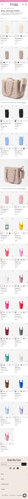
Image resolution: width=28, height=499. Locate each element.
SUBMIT (24, 464)
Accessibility (19, 495)
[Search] (23, 4)
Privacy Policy (12, 495)
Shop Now (24, 102)
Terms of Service (5, 495)
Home (2, 8)
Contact (3, 489)
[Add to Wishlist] (13, 21)
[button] (26, 4)
